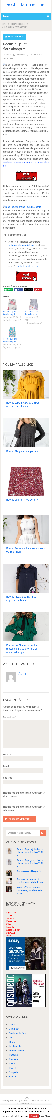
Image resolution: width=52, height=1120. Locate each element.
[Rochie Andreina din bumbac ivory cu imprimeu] (26, 529)
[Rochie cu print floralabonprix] (12, 304)
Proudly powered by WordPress (16, 1100)
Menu (6, 16)
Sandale (13, 1076)
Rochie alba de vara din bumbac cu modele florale (30, 881)
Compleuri (14, 1028)
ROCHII (12, 1068)
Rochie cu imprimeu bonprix (22, 499)
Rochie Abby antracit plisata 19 (23, 451)
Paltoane (13, 1055)
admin (8, 55)
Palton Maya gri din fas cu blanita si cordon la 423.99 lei (30, 863)
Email (6, 766)
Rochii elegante (18, 24)
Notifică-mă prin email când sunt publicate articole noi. (24, 808)
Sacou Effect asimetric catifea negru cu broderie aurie (29, 890)
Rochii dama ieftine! (26, 4)
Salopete (13, 1072)
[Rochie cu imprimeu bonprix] (26, 481)
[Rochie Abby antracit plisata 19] (26, 432)
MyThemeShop (27, 1103)
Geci (11, 1037)
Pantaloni (13, 1059)
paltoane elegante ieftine (21, 245)
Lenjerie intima (16, 1050)
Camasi (12, 1024)
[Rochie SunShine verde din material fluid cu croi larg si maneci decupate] (26, 626)
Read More (44, 1116)
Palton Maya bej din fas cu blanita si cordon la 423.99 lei (30, 852)
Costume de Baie (17, 1033)
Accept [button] (34, 1116)
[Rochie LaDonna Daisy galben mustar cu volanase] (26, 384)
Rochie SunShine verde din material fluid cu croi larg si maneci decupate (21, 649)
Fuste (12, 1042)
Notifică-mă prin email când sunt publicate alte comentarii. (24, 794)
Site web (7, 777)
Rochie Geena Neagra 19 (29, 871)
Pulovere (13, 1063)
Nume (7, 754)
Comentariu (9, 717)
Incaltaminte (15, 1046)
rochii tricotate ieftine (27, 266)
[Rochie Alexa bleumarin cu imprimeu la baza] (26, 578)
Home (3, 24)
